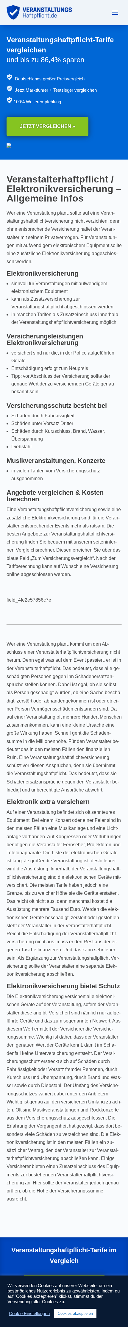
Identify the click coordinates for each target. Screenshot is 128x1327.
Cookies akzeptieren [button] (75, 1313)
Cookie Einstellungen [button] (29, 1313)
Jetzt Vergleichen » (47, 126)
